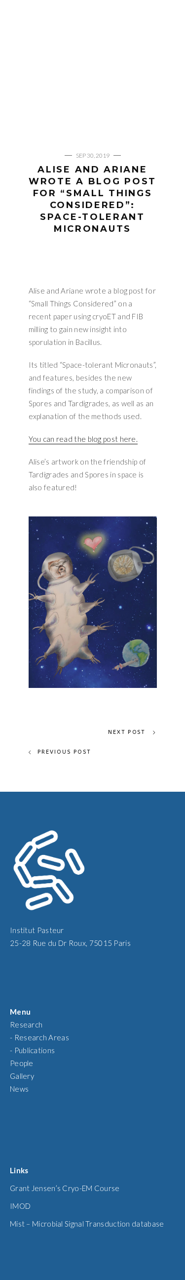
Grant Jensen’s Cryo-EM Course (65, 1188)
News (19, 1088)
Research (26, 1024)
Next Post (128, 732)
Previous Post (64, 752)
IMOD (20, 1205)
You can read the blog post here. (83, 438)
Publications (34, 1050)
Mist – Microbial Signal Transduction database (87, 1223)
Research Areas (41, 1037)
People (22, 1063)
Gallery (22, 1075)
